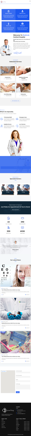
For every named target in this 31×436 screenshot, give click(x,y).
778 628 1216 (19, 412)
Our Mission (3, 423)
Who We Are (3, 421)
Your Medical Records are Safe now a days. (11, 289)
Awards (3, 424)
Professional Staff (8, 117)
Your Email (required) (19, 375)
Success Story (4, 427)
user (3, 294)
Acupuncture (7, 77)
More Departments (15, 100)
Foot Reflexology (7, 94)
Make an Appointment (15, 209)
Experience (3, 426)
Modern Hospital (8, 13)
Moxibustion (23, 94)
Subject (17, 379)
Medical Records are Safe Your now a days (11, 323)
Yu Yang (7, 192)
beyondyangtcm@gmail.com (21, 413)
